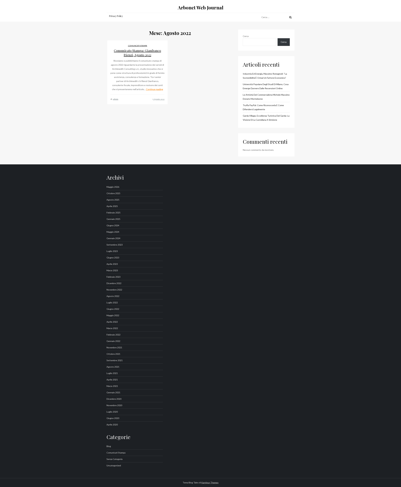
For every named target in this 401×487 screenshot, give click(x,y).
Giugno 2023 (113, 257)
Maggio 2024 (113, 231)
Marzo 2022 (112, 328)
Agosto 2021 (113, 366)
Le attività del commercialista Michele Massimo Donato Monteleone (266, 96)
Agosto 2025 (113, 199)
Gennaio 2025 (113, 219)
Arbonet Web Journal (200, 7)
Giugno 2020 (113, 418)
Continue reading (154, 89)
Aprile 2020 (112, 424)
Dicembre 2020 (114, 399)
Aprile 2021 (112, 379)
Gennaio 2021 (113, 392)
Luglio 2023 (112, 251)
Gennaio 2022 (113, 341)
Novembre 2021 (114, 347)
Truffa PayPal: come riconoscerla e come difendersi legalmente (263, 107)
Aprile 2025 (112, 206)
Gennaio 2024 (113, 238)
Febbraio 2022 (113, 334)
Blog (109, 446)
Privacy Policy (116, 16)
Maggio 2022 (113, 315)
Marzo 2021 (112, 386)
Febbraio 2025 (113, 212)
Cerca (246, 36)
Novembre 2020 (114, 405)
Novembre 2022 (114, 289)
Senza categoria (114, 459)
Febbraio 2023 (113, 276)
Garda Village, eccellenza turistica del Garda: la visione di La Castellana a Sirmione (266, 117)
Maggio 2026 (113, 187)
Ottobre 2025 (113, 193)
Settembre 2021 (115, 360)
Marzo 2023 (112, 270)
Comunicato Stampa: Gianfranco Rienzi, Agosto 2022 (137, 52)
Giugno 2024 (113, 225)
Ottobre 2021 (113, 354)
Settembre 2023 (115, 244)
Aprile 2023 (112, 264)
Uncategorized (114, 465)
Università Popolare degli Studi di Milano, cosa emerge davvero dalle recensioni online (266, 86)
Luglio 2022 (112, 302)
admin (115, 99)
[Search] (290, 17)
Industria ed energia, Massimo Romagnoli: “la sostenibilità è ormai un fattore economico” (265, 75)
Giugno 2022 (113, 309)
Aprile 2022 (112, 321)
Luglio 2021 (112, 373)
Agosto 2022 (113, 296)
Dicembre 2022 (114, 283)
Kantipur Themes (210, 482)
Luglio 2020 (112, 411)
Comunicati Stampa (137, 46)
